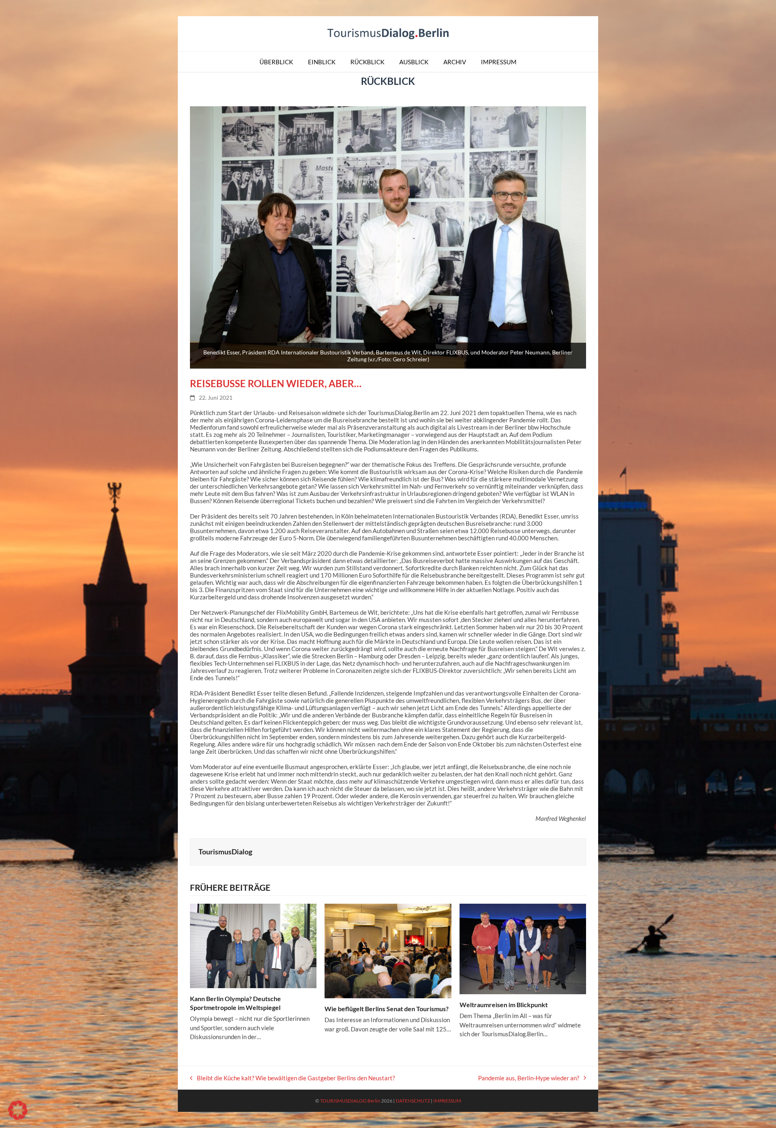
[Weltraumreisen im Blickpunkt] (523, 948)
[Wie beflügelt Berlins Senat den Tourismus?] (388, 950)
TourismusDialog (225, 851)
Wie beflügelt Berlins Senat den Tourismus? (387, 1008)
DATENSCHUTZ (413, 1101)
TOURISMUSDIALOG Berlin (350, 1101)
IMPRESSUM (447, 1101)
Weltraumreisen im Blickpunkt (504, 1004)
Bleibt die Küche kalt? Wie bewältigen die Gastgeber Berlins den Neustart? (292, 1078)
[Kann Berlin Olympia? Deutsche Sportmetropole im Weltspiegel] (253, 945)
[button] (18, 1110)
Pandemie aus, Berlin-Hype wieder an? (528, 1078)
